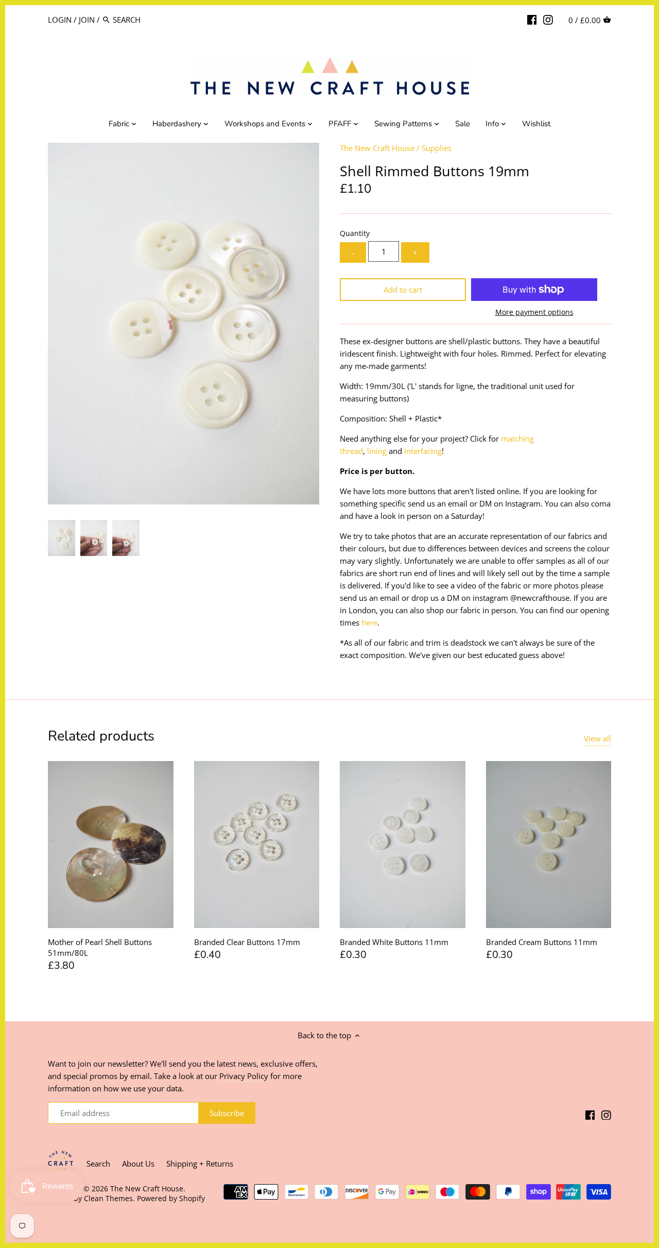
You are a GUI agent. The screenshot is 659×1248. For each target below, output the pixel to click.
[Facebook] (532, 19)
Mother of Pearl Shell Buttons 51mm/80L (100, 947)
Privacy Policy (243, 1076)
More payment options (534, 312)
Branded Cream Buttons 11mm (541, 942)
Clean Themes (108, 1198)
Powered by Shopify (171, 1198)
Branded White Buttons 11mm (394, 942)
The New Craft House (377, 148)
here (369, 622)
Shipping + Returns (199, 1163)
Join (87, 19)
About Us (138, 1163)
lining (377, 451)
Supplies (437, 148)
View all (597, 738)
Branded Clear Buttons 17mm (247, 942)
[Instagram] (548, 19)
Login (60, 19)
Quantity (355, 233)
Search (98, 1163)
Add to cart (403, 289)
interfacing (423, 451)
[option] (61, 538)
